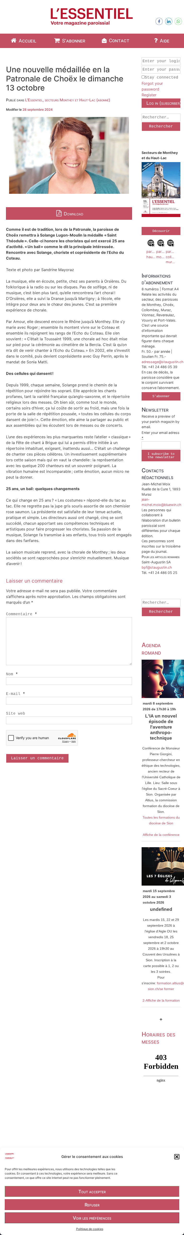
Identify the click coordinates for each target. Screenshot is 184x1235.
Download (73, 214)
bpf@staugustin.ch (157, 567)
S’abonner (73, 41)
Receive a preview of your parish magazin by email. (160, 421)
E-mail (15, 694)
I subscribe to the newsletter (161, 455)
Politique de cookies (89, 1229)
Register (149, 94)
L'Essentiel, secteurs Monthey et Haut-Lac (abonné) (67, 99)
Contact (118, 40)
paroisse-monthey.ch (161, 254)
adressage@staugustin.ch (163, 362)
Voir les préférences (92, 1218)
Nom (12, 674)
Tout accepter (92, 1191)
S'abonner (161, 396)
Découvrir (161, 231)
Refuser (92, 1205)
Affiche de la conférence (161, 835)
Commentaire (21, 614)
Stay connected (161, 77)
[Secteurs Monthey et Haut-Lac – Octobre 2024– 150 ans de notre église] (161, 190)
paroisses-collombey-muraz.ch (171, 256)
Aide (164, 41)
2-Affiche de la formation (161, 1000)
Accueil (26, 41)
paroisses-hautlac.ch (151, 254)
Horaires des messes (158, 1037)
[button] (176, 1156)
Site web (15, 714)
